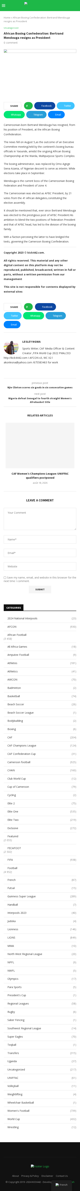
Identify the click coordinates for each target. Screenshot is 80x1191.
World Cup (41, 1119)
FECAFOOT (14, 848)
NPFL (41, 962)
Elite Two (41, 820)
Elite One (41, 811)
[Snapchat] (63, 12)
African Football (16, 635)
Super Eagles (41, 1036)
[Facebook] (39, 12)
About (15, 1176)
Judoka (41, 921)
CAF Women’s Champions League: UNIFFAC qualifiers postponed (40, 475)
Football (12, 868)
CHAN (41, 770)
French (41, 880)
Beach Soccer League (41, 712)
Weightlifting (41, 1094)
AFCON (41, 626)
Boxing (41, 729)
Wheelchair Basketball (41, 1102)
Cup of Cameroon (41, 786)
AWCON (41, 679)
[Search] (76, 5)
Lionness (41, 929)
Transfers (41, 1053)
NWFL (41, 970)
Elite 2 (41, 803)
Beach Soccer (41, 704)
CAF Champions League (41, 745)
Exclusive (41, 828)
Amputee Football (41, 654)
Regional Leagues (41, 1003)
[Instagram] (47, 12)
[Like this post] (29, 105)
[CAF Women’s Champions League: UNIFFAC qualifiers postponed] (40, 445)
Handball (41, 904)
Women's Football (41, 1110)
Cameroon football (41, 762)
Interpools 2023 (41, 913)
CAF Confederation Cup (41, 754)
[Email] (59, 12)
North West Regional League (41, 954)
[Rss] (71, 12)
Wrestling (41, 1127)
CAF (41, 737)
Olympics (41, 978)
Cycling (41, 795)
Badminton (41, 688)
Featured (12, 836)
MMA (41, 946)
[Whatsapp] (67, 12)
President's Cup (41, 995)
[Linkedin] (51, 12)
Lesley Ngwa (31, 341)
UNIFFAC (41, 1078)
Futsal (41, 888)
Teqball (41, 1044)
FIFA (41, 859)
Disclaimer (47, 1176)
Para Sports (41, 987)
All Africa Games (41, 646)
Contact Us (62, 1176)
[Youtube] (55, 12)
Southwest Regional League (41, 1028)
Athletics (41, 671)
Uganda (41, 1061)
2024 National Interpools (41, 618)
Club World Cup (41, 778)
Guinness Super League (41, 896)
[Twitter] (43, 12)
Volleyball (41, 1086)
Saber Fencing (41, 1020)
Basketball (41, 696)
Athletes (41, 663)
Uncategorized (41, 1069)
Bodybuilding (41, 720)
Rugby (41, 1012)
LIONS (41, 937)
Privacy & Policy (30, 1176)
